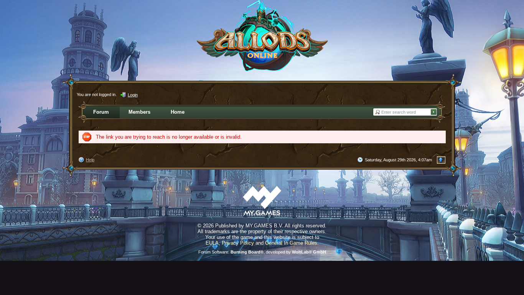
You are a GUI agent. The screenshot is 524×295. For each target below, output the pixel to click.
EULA (212, 243)
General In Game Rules (291, 243)
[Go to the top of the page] (441, 160)
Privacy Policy (238, 243)
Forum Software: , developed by (262, 252)
